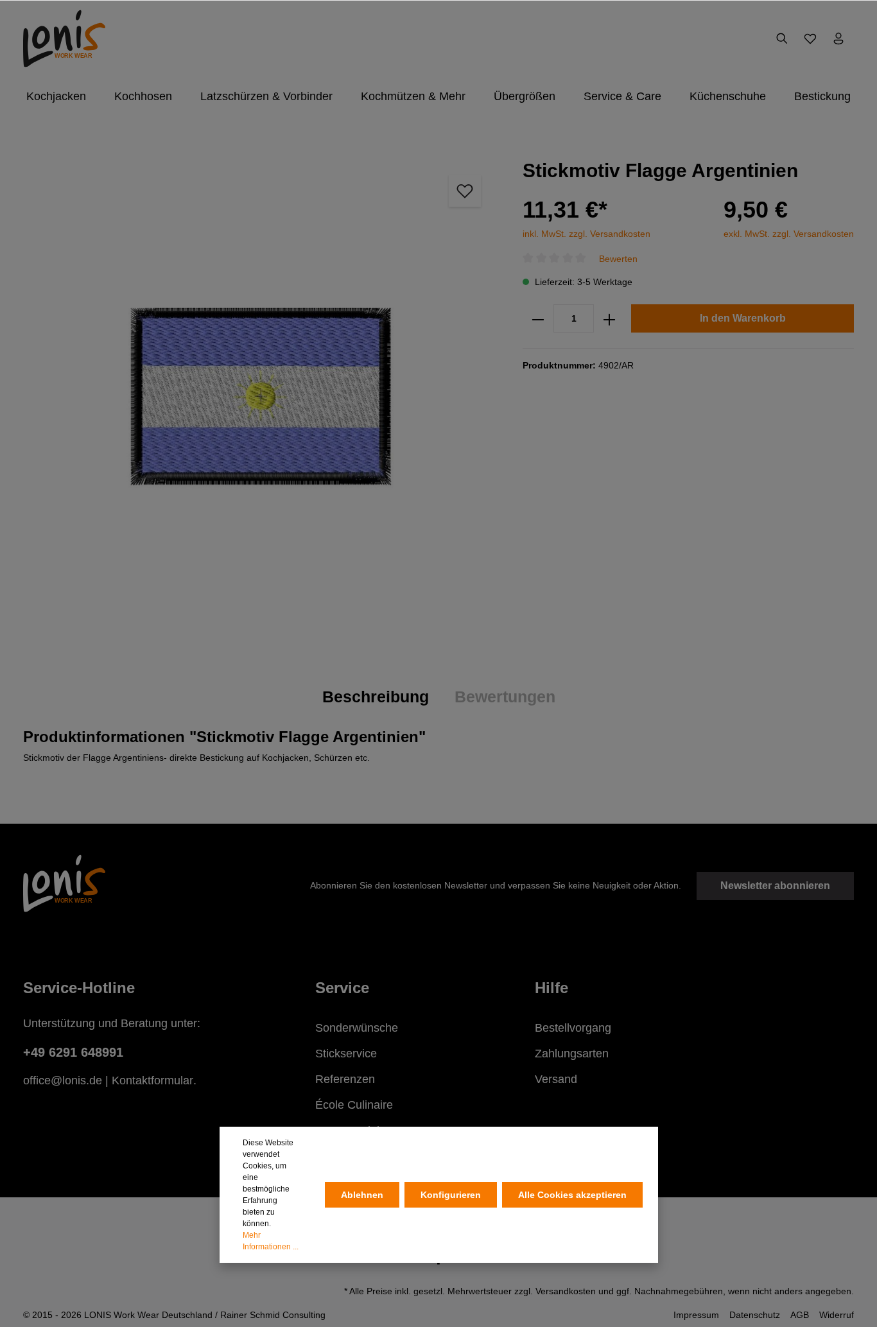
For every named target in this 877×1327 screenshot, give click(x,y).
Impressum (696, 1315)
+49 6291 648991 (73, 1052)
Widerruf (836, 1315)
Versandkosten (565, 1291)
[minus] (538, 319)
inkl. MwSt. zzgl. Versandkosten (586, 234)
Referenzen (345, 1079)
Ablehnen (362, 1195)
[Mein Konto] (838, 38)
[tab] (376, 697)
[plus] (609, 319)
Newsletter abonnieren (775, 885)
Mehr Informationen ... (271, 1241)
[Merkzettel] (810, 38)
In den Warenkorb (743, 318)
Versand (556, 1079)
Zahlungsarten (572, 1053)
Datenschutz (754, 1315)
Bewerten (618, 259)
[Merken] (465, 191)
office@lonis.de (62, 1080)
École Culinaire (354, 1104)
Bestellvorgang (573, 1027)
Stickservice (346, 1053)
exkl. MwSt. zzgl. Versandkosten (789, 234)
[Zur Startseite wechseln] (64, 38)
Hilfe (551, 987)
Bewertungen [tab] (505, 697)
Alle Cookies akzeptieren (572, 1195)
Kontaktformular (152, 1080)
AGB (799, 1315)
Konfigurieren (451, 1195)
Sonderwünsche (356, 1027)
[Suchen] (782, 38)
